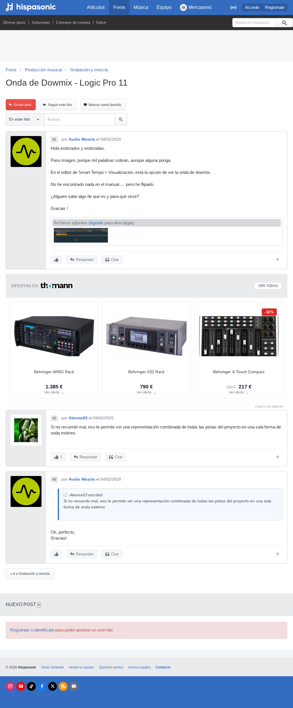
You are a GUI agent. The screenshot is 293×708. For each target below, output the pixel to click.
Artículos (96, 7)
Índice (101, 22)
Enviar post (22, 105)
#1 (54, 139)
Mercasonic (200, 7)
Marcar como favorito (105, 105)
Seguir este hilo (60, 105)
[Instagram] (10, 686)
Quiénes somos (111, 667)
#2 (54, 418)
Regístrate (274, 7)
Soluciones (41, 22)
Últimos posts (14, 22)
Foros (119, 7)
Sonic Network (52, 667)
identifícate (44, 630)
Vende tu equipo (81, 667)
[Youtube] (20, 686)
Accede (252, 7)
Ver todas (268, 286)
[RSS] (63, 686)
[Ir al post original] (65, 495)
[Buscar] (284, 22)
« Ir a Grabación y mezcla (30, 574)
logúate (96, 223)
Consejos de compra (73, 22)
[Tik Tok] (31, 686)
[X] (52, 686)
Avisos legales (139, 667)
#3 (54, 479)
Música (141, 7)
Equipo (164, 7)
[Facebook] (41, 686)
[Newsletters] (73, 686)
